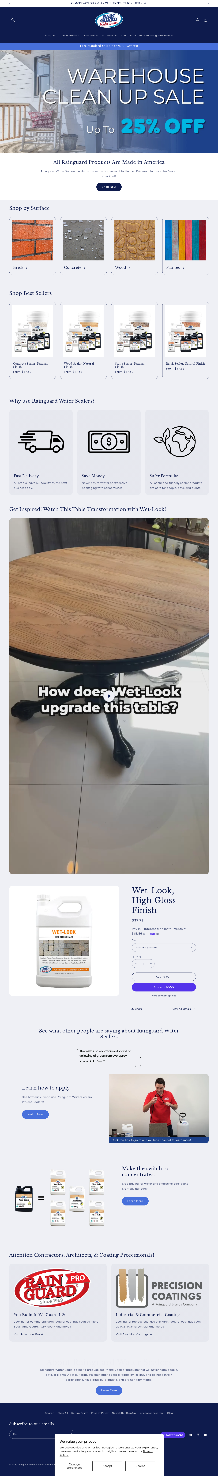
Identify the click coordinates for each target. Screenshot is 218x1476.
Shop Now (109, 186)
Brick (18, 267)
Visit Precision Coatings (132, 1334)
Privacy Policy (100, 1413)
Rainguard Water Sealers (31, 1465)
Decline (140, 1466)
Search (49, 1413)
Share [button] (139, 1009)
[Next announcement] (208, 3)
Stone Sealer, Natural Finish (130, 365)
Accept (107, 1466)
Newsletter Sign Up (124, 1413)
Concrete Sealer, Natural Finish (30, 365)
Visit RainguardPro (27, 1334)
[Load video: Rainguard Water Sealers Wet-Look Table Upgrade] (109, 696)
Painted (173, 267)
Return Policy (79, 1413)
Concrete (73, 267)
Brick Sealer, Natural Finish (185, 363)
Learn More (135, 1201)
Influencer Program (151, 1413)
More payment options (164, 996)
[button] (13, 20)
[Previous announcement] (9, 3)
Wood (120, 267)
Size (134, 940)
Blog (170, 1413)
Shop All (63, 1413)
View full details (182, 1009)
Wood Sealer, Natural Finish (79, 365)
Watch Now (35, 1114)
